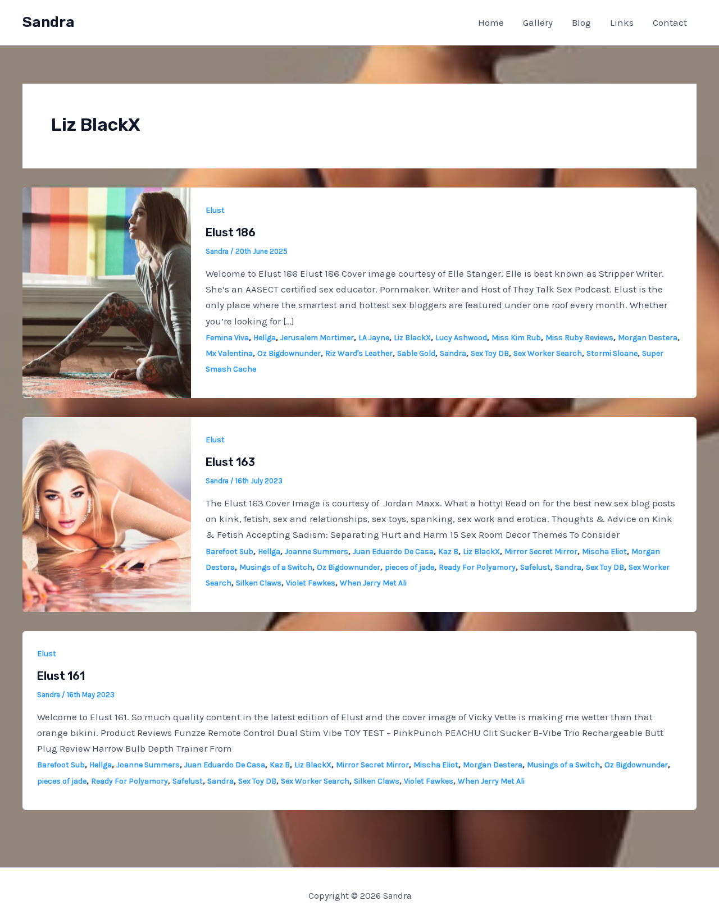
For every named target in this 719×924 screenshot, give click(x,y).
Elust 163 (230, 462)
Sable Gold (416, 353)
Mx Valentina (229, 353)
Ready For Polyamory (477, 567)
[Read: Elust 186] (106, 291)
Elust (215, 210)
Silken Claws (258, 583)
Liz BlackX (412, 337)
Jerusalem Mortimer (317, 337)
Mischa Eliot (604, 551)
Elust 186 (231, 232)
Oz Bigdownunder (289, 353)
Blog (581, 22)
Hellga (264, 337)
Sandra (48, 22)
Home (491, 22)
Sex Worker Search (547, 353)
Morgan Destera (647, 337)
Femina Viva (227, 337)
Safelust (535, 567)
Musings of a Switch (275, 567)
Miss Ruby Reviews (579, 337)
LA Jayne (373, 337)
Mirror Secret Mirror (540, 551)
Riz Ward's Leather (359, 353)
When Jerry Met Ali (373, 583)
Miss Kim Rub (516, 337)
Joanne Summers (316, 551)
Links (622, 22)
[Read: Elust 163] (106, 513)
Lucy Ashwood (461, 337)
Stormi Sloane (612, 353)
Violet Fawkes (310, 583)
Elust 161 (61, 676)
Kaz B (448, 551)
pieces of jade (409, 567)
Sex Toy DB (490, 353)
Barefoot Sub (229, 551)
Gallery (538, 22)
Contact (670, 22)
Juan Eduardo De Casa (393, 551)
